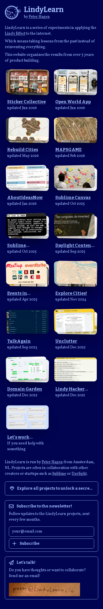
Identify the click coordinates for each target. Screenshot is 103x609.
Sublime (59, 473)
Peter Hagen (39, 16)
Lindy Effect (15, 33)
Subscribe (30, 543)
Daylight (79, 473)
